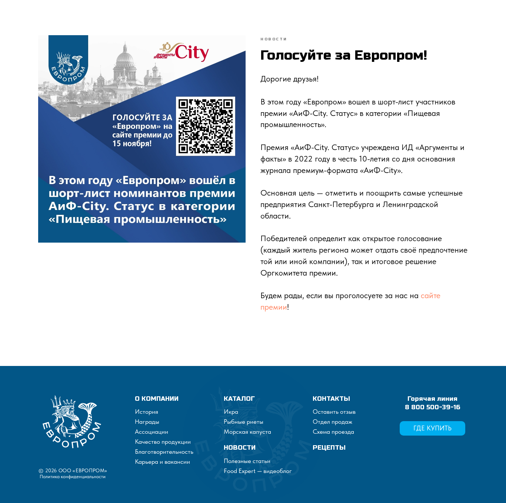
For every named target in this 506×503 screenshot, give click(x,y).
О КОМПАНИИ (157, 399)
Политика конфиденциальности (73, 476)
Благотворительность (164, 451)
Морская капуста (247, 431)
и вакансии (174, 461)
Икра (231, 411)
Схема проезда (333, 431)
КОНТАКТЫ (331, 399)
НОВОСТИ (240, 448)
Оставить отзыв (334, 411)
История (146, 411)
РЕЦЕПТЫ (329, 448)
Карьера (146, 461)
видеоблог (277, 470)
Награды (147, 421)
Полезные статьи (247, 460)
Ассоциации (151, 431)
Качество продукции (163, 441)
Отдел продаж (332, 421)
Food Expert (240, 470)
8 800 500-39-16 (432, 407)
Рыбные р (237, 421)
